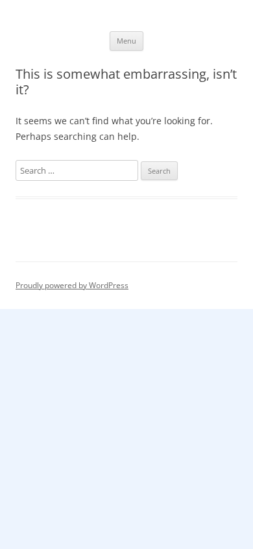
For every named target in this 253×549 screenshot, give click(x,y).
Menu (126, 41)
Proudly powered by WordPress (72, 285)
